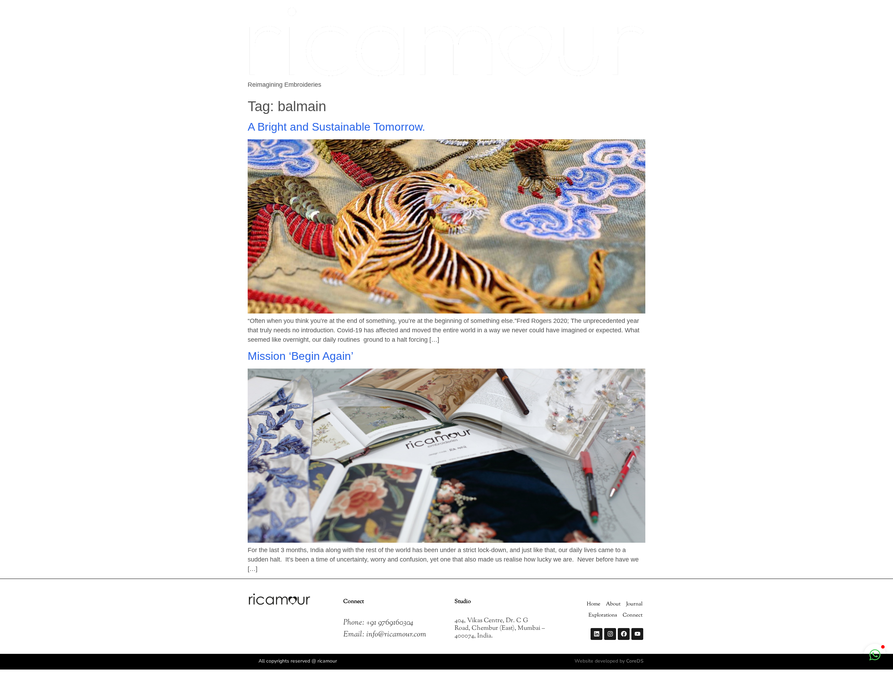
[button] (875, 655)
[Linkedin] (596, 634)
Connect (633, 615)
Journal (634, 604)
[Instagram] (610, 634)
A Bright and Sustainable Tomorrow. (336, 127)
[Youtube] (637, 634)
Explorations (602, 615)
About (613, 604)
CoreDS (635, 661)
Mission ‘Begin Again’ (300, 356)
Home (593, 604)
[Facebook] (624, 634)
